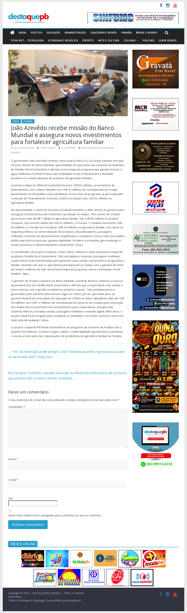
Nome (13, 459)
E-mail (13, 480)
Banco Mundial (101, 147)
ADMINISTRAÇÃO (75, 32)
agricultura (87, 147)
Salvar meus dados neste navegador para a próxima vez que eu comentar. (55, 515)
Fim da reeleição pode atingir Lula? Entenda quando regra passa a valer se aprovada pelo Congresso (66, 354)
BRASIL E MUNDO (146, 32)
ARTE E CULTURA (108, 40)
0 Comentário (68, 147)
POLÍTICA (36, 32)
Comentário (16, 407)
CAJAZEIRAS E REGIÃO (103, 32)
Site (10, 498)
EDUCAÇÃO (53, 32)
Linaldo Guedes (47, 147)
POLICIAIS (148, 40)
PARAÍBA (126, 32)
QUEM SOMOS (167, 40)
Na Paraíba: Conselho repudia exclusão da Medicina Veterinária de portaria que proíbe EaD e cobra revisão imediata (67, 375)
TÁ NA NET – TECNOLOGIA (27, 40)
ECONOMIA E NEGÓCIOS (63, 40)
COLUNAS (130, 40)
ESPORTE (88, 40)
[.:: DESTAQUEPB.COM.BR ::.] (28, 15)
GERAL (22, 32)
